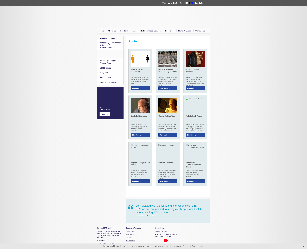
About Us (112, 31)
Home (101, 31)
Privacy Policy (101, 240)
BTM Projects (105, 68)
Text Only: (199, 3)
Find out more (197, 246)
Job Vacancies (130, 241)
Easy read (104, 73)
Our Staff (129, 237)
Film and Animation (108, 77)
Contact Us (200, 31)
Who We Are (130, 231)
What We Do (130, 234)
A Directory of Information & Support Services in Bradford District (110, 45)
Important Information (109, 82)
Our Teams (125, 31)
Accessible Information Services (147, 31)
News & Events (185, 31)
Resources (170, 31)
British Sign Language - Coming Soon (110, 62)
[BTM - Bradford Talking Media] (114, 14)
